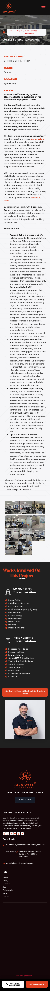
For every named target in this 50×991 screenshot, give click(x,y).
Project (19, 31)
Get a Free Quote (36, 984)
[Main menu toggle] (43, 8)
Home (11, 31)
